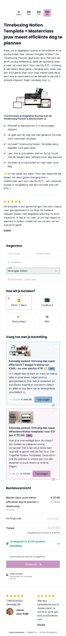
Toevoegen (43, 399)
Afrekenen (31, 564)
